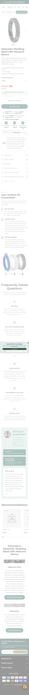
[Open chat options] (24, 686)
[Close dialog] (28, 342)
